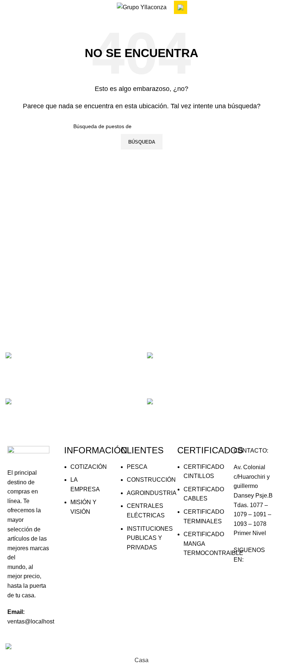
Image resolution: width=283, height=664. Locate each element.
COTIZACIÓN (88, 467)
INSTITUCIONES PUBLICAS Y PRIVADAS (150, 538)
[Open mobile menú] (8, 7)
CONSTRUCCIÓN (151, 480)
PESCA (137, 467)
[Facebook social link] (242, 580)
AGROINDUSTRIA (152, 493)
